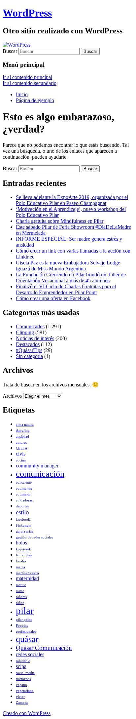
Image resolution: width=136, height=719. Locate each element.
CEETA (21, 448)
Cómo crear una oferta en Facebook (53, 298)
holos (21, 542)
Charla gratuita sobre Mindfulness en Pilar (59, 221)
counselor (23, 494)
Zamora (22, 702)
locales (21, 561)
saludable (23, 661)
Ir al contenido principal (27, 77)
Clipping (25, 332)
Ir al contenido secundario (29, 83)
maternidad (27, 578)
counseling (24, 488)
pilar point (24, 619)
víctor (20, 697)
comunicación (40, 474)
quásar (27, 639)
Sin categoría (29, 356)
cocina (21, 460)
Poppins (22, 625)
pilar (25, 610)
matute (21, 585)
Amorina (22, 430)
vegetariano (25, 691)
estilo (22, 512)
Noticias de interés (35, 338)
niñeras (21, 597)
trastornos (23, 679)
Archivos (12, 396)
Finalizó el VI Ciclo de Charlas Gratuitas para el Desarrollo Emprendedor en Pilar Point (66, 289)
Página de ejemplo (35, 100)
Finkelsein (23, 525)
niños (20, 603)
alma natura (25, 424)
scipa (21, 666)
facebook (23, 519)
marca (20, 567)
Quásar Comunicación (44, 647)
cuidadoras (24, 500)
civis (20, 454)
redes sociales (30, 654)
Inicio (22, 94)
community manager (37, 465)
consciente (24, 482)
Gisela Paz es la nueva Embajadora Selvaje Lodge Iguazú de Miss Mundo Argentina (68, 265)
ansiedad (22, 436)
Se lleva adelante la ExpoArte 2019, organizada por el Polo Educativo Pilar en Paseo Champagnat (72, 200)
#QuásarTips (29, 350)
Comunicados (30, 326)
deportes (22, 506)
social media (25, 673)
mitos (20, 591)
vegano (21, 685)
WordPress (27, 13)
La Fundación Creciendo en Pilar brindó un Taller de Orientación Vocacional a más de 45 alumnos (71, 277)
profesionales (26, 631)
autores (21, 442)
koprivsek (23, 549)
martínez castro (27, 573)
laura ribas (24, 555)
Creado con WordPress (27, 713)
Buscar (10, 51)
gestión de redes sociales (34, 537)
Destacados (28, 344)
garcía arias (24, 531)
